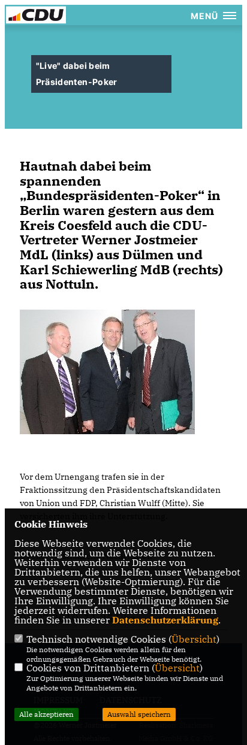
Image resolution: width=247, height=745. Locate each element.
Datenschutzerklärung (165, 620)
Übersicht (193, 639)
